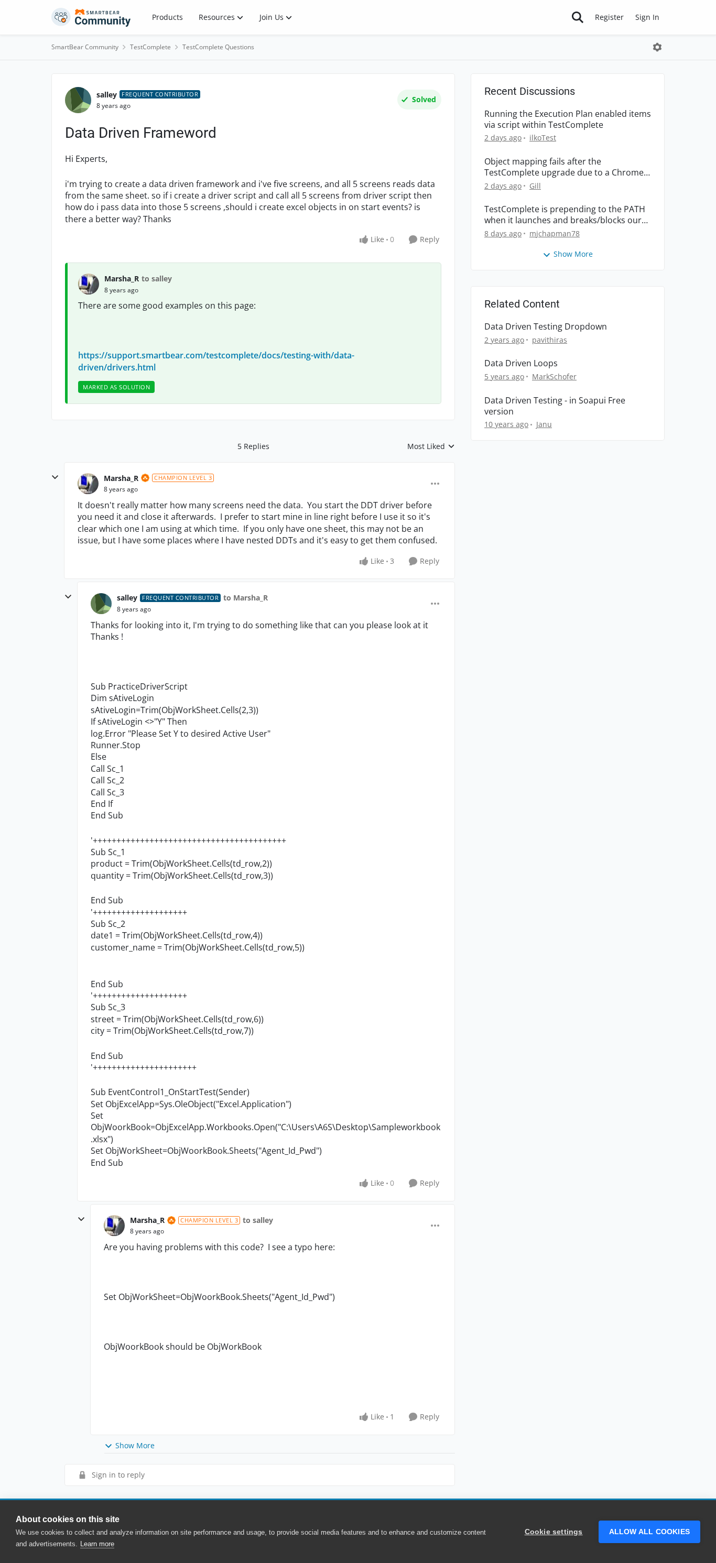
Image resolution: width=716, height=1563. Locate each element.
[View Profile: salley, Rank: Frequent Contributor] (78, 100)
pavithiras (549, 340)
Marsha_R (121, 278)
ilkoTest (542, 138)
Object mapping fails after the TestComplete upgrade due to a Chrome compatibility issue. (564, 167)
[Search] (577, 17)
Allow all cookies (649, 1532)
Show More (135, 1445)
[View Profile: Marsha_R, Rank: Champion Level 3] (88, 483)
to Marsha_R (245, 598)
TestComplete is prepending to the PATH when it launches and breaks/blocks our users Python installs (564, 215)
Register (609, 17)
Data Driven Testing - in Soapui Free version (554, 406)
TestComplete (150, 46)
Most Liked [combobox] (431, 446)
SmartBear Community (84, 46)
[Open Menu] (657, 47)
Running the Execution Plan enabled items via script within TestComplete (567, 119)
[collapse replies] (55, 477)
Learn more (97, 1544)
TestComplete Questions (218, 46)
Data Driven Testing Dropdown (545, 326)
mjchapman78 (554, 233)
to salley (157, 278)
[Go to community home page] (91, 17)
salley (106, 95)
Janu (544, 424)
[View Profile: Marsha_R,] (88, 284)
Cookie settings (554, 1532)
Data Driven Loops (521, 363)
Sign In (647, 17)
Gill (535, 186)
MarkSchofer (554, 376)
